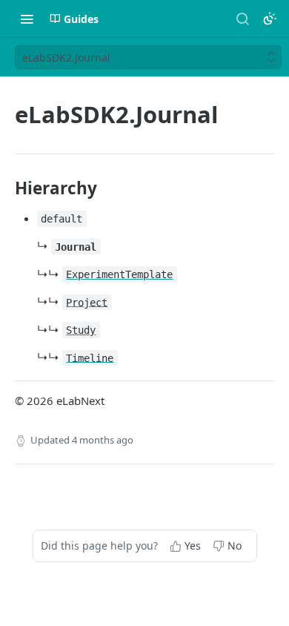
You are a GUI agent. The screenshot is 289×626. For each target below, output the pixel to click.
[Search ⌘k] (242, 18)
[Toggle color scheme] (270, 18)
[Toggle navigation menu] (27, 18)
